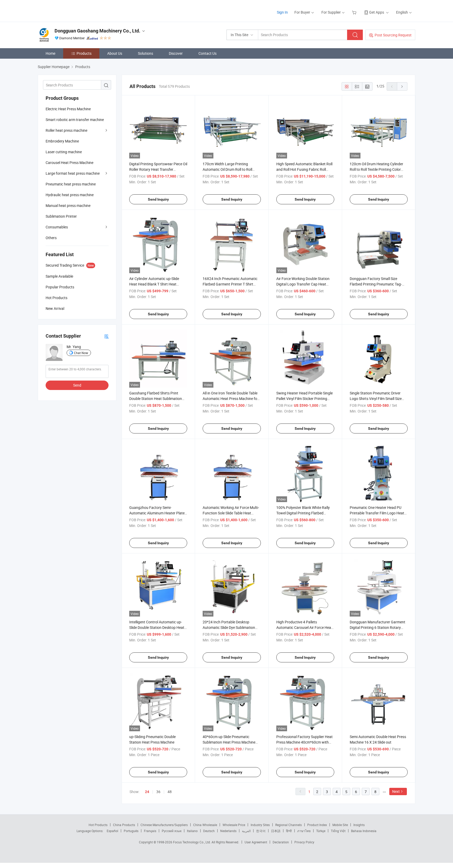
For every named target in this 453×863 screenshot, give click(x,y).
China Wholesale (205, 825)
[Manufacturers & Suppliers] (71, 10)
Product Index (317, 825)
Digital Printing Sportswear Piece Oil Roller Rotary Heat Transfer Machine (158, 169)
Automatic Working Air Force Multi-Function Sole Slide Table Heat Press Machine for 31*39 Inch (231, 513)
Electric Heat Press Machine (68, 108)
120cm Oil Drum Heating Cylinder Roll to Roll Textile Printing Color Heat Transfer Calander (376, 169)
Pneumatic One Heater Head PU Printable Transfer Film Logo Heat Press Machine (377, 513)
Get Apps (376, 12)
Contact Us (207, 53)
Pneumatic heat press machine (71, 184)
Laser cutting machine (64, 151)
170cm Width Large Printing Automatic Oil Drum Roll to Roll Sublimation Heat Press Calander (229, 169)
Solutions (145, 53)
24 (147, 792)
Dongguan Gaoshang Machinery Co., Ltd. (97, 31)
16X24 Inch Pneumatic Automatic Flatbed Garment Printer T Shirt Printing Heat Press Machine (230, 284)
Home (50, 53)
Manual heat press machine (68, 205)
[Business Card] (106, 336)
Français (150, 831)
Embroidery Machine (62, 141)
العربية (246, 831)
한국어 (261, 831)
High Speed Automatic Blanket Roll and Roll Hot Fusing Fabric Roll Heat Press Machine (304, 169)
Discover (176, 53)
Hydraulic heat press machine (70, 194)
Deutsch (209, 831)
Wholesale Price (234, 825)
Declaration (281, 842)
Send (77, 385)
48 (170, 791)
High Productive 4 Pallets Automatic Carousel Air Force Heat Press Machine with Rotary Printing (304, 627)
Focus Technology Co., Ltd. (192, 842)
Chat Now (81, 353)
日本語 (276, 831)
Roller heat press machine (66, 130)
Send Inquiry (158, 199)
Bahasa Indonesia (363, 831)
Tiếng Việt (338, 831)
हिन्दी (289, 831)
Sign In (282, 12)
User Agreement (256, 842)
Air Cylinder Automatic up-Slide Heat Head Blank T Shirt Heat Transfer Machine (154, 284)
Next (396, 791)
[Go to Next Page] (402, 86)
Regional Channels (288, 825)
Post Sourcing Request (393, 34)
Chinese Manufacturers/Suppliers (164, 825)
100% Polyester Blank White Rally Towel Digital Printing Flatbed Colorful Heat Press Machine (303, 513)
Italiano (192, 831)
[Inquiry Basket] (355, 12)
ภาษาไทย (304, 831)
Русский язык (171, 831)
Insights (359, 825)
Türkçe (320, 831)
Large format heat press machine (73, 173)
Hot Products (98, 825)
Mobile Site (340, 825)
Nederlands (228, 831)
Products (84, 53)
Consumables (57, 226)
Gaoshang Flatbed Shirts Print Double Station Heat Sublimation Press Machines (155, 398)
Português (131, 831)
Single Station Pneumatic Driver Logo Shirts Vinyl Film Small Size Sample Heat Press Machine (376, 398)
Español (112, 831)
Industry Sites (260, 825)
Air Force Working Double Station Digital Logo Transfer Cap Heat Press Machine (303, 284)
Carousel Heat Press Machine (69, 162)
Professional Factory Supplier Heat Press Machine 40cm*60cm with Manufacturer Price (304, 742)
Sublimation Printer (61, 216)
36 (158, 791)
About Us (114, 53)
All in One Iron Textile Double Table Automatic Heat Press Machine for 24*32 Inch (230, 398)
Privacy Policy (304, 842)
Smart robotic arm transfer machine (75, 119)
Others (51, 237)
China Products (124, 825)
